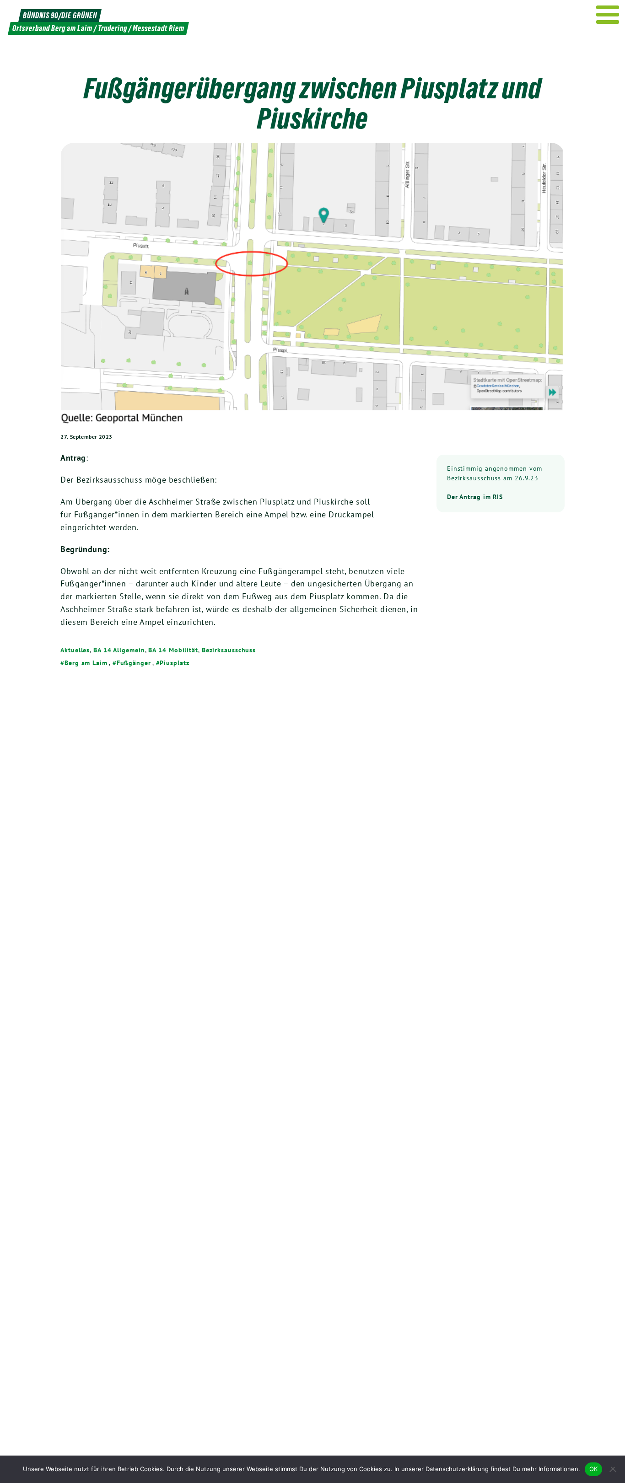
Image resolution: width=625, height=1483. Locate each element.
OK (593, 1468)
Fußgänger (134, 663)
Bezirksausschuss (229, 650)
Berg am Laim (86, 663)
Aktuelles (75, 650)
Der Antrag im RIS (475, 497)
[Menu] (608, 14)
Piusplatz (174, 663)
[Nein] (613, 1469)
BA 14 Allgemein (119, 650)
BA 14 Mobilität (173, 650)
